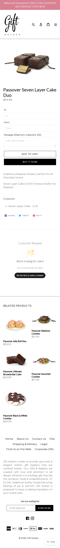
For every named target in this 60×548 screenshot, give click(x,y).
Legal (43, 444)
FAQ (52, 438)
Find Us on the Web (18, 449)
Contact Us (39, 438)
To (5, 110)
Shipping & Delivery (25, 444)
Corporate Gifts (44, 449)
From (6, 122)
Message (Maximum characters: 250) (22, 135)
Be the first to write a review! (30, 275)
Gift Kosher (32, 538)
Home (9, 438)
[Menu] (55, 24)
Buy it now (30, 161)
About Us (23, 438)
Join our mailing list (30, 501)
